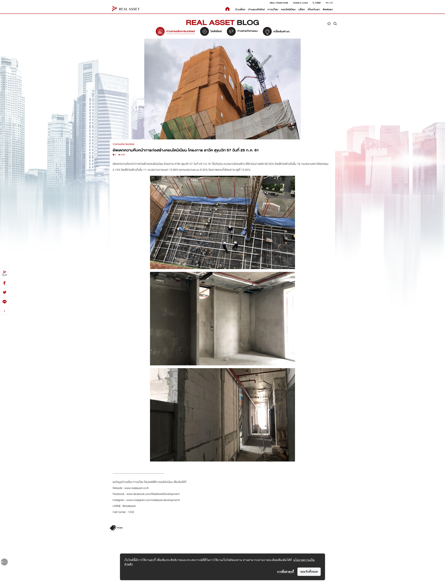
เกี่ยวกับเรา (314, 9)
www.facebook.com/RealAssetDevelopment (153, 493)
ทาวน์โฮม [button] (273, 9)
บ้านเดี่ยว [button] (240, 9)
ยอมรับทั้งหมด (309, 571)
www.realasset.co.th (136, 488)
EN (331, 3)
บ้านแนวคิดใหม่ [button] (256, 9)
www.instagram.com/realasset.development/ (153, 500)
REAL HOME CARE (279, 3)
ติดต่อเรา (328, 9)
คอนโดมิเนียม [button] (288, 9)
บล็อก (301, 9)
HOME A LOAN (300, 3)
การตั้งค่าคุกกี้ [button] (285, 571)
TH (327, 3)
